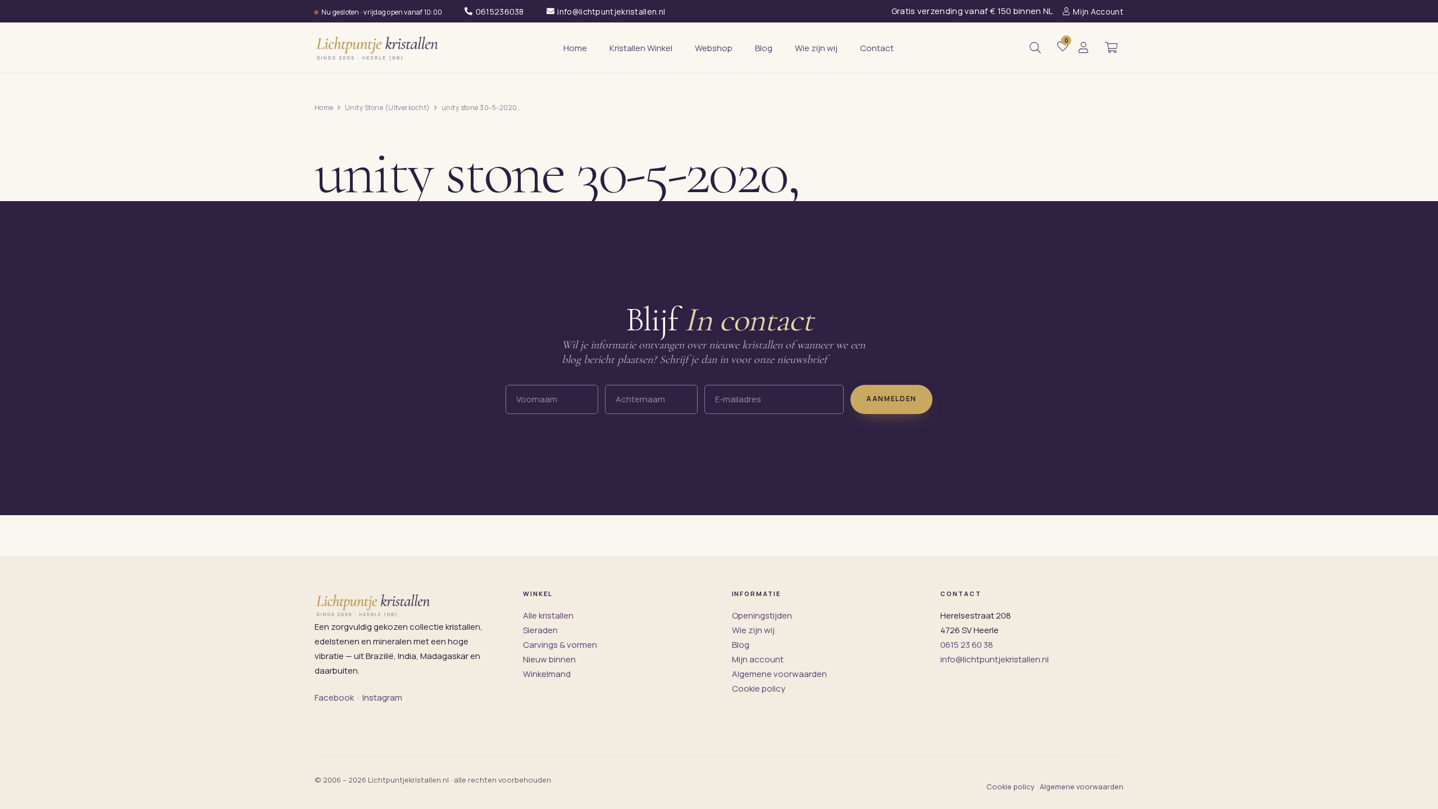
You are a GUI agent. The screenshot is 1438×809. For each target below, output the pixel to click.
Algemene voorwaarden (779, 674)
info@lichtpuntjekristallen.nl (994, 659)
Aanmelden (891, 398)
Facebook (334, 697)
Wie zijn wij (753, 630)
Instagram (382, 697)
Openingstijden (762, 615)
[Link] (1083, 48)
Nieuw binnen (549, 659)
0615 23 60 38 (966, 645)
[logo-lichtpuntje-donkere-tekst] (378, 47)
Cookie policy (758, 688)
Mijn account (758, 659)
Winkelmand (547, 674)
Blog (740, 645)
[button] (1111, 47)
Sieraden (540, 630)
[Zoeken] (1035, 48)
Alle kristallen (548, 615)
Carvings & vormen (560, 645)
